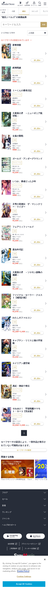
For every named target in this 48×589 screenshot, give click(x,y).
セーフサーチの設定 (24, 450)
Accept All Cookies (24, 584)
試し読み (37, 60)
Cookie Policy (23, 571)
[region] (24, 572)
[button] (32, 548)
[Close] (45, 559)
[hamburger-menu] (45, 4)
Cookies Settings (24, 576)
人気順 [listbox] (31, 33)
